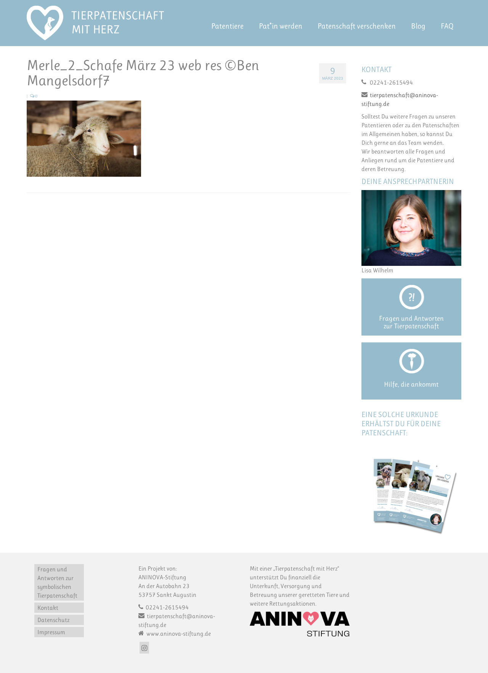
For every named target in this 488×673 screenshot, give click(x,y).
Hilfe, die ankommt (411, 384)
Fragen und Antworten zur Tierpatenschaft (411, 322)
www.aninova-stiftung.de (178, 633)
